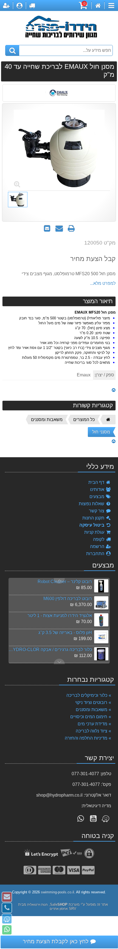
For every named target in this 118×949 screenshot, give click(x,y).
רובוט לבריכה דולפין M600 (67, 598)
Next (59, 581)
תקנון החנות (93, 518)
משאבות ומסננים (47, 419)
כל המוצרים (84, 419)
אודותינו (97, 489)
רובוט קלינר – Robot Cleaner (65, 581)
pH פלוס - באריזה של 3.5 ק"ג (65, 632)
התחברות (95, 553)
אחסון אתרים (59, 908)
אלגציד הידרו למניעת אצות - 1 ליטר (59, 615)
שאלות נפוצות (92, 503)
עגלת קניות (94, 532)
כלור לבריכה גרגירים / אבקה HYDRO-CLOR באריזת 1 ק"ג (50, 649)
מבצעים (97, 496)
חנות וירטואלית (37, 904)
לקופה (99, 539)
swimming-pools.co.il (57, 892)
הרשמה (97, 546)
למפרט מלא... (103, 283)
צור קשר (97, 510)
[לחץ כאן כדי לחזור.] (114, 390)
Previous (59, 661)
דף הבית (96, 482)
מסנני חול (101, 432)
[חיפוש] (12, 50)
